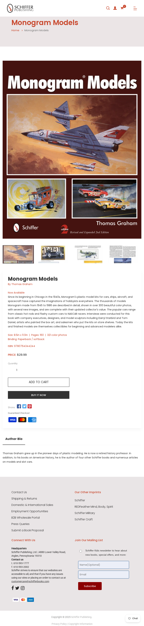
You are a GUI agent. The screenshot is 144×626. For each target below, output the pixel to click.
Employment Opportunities (29, 511)
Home (15, 30)
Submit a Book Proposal (27, 530)
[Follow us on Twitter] (24, 406)
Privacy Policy (59, 623)
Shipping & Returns (24, 498)
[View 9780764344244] (18, 254)
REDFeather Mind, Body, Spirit (94, 506)
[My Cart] (122, 8)
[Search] (108, 8)
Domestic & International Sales (32, 505)
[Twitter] (17, 588)
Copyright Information (80, 623)
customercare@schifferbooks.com (30, 581)
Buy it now (38, 395)
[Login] (115, 8)
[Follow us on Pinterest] (29, 406)
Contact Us (19, 492)
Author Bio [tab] (13, 439)
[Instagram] (23, 588)
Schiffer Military (85, 513)
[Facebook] (12, 588)
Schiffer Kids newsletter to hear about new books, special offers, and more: (106, 552)
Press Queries (20, 524)
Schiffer (80, 500)
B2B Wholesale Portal (25, 517)
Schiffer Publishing (81, 617)
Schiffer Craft (84, 519)
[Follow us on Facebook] (19, 406)
